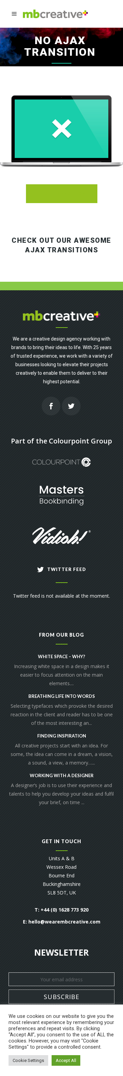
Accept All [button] (66, 1060)
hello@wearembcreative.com (64, 921)
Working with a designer (62, 775)
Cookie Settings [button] (28, 1060)
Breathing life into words (61, 696)
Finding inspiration (61, 736)
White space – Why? (61, 656)
